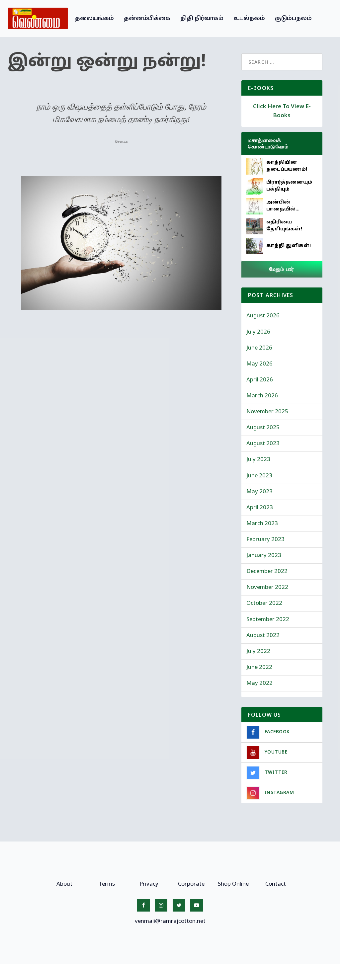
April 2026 (259, 379)
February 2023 (265, 539)
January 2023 (263, 555)
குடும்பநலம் (293, 18)
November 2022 (267, 587)
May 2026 (259, 364)
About (64, 884)
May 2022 (259, 683)
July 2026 (258, 332)
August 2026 (263, 315)
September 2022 (267, 619)
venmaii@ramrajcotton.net (170, 921)
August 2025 (263, 427)
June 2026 (259, 348)
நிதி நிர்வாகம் (201, 18)
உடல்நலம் (249, 18)
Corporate (191, 884)
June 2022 (259, 667)
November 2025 (267, 411)
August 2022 (263, 635)
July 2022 (258, 651)
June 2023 (259, 475)
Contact (275, 884)
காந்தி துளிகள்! (288, 246)
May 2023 (259, 491)
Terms (107, 884)
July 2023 (258, 459)
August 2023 (263, 443)
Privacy (148, 884)
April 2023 (259, 507)
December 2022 (267, 571)
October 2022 (264, 603)
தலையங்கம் (94, 18)
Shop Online (233, 884)
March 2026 (262, 395)
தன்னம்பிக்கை (147, 18)
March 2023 (262, 523)
